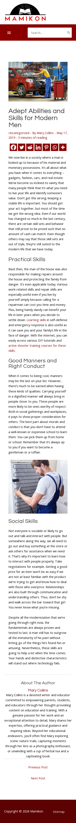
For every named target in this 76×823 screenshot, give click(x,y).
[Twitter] (21, 147)
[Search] (69, 32)
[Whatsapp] (54, 147)
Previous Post (38, 767)
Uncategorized (18, 133)
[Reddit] (30, 147)
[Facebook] (13, 147)
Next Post (38, 778)
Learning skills (36, 320)
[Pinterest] (46, 147)
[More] (62, 147)
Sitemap (59, 811)
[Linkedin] (38, 147)
